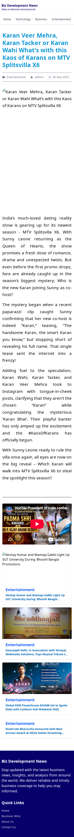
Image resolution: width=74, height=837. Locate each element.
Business (41, 19)
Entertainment (61, 19)
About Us (8, 821)
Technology (23, 19)
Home (7, 19)
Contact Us (9, 827)
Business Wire (11, 816)
